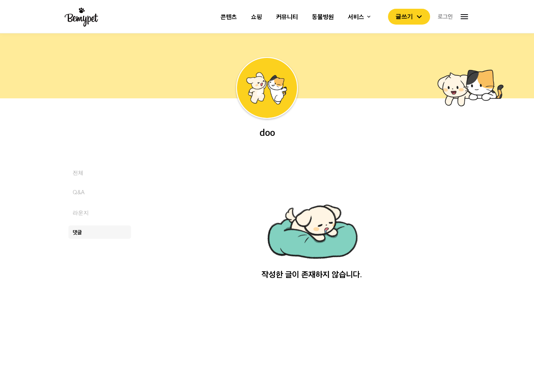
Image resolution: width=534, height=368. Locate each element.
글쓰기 (404, 16)
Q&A (79, 192)
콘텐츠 (229, 17)
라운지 (81, 212)
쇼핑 (256, 17)
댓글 (77, 231)
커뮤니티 (287, 17)
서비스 (356, 17)
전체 (78, 172)
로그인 (445, 16)
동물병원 (323, 17)
